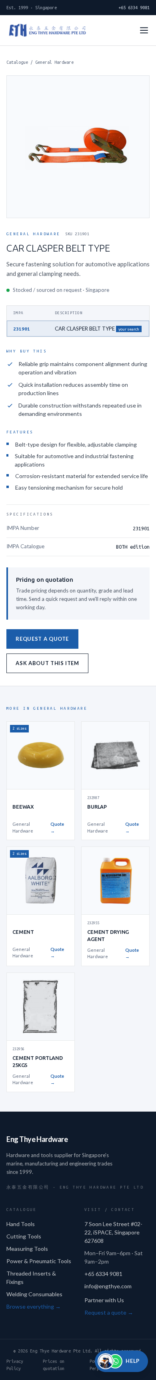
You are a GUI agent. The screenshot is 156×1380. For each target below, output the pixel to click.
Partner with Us (104, 1300)
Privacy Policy (14, 1365)
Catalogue (17, 62)
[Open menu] (144, 30)
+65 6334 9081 (134, 7)
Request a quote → (108, 1312)
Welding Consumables (34, 1294)
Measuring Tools (27, 1248)
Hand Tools (20, 1224)
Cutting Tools (23, 1236)
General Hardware (54, 62)
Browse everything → (33, 1306)
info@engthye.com (108, 1286)
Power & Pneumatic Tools (38, 1261)
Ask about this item (47, 663)
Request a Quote (42, 639)
